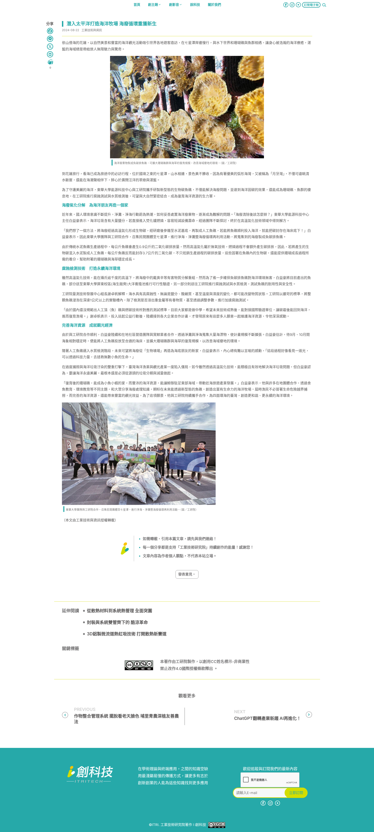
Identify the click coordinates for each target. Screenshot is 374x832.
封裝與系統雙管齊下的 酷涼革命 (117, 622)
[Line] (50, 39)
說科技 (195, 5)
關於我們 (214, 5)
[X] (50, 46)
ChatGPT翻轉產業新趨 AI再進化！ (267, 718)
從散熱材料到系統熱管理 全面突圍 (119, 610)
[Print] (50, 54)
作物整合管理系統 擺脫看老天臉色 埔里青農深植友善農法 (126, 718)
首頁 (137, 5)
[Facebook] (50, 31)
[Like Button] (50, 61)
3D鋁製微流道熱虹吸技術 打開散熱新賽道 (127, 633)
